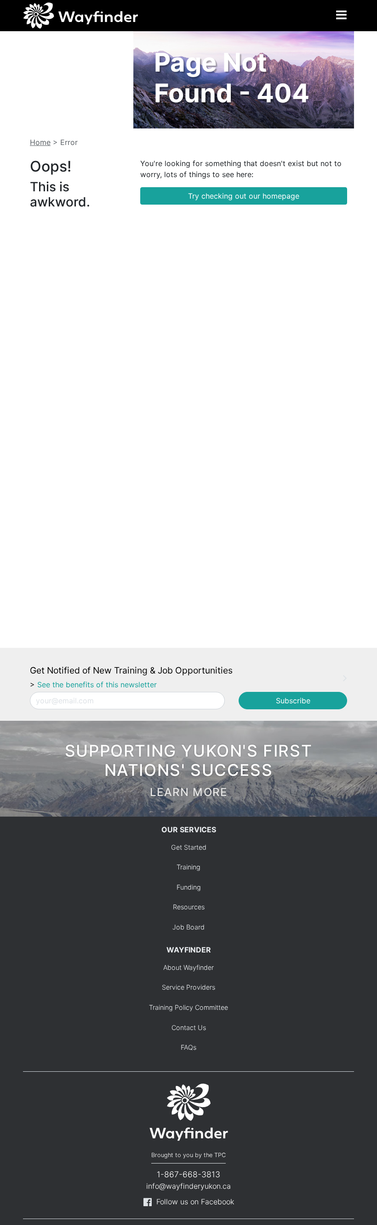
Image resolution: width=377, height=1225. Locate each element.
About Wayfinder (188, 967)
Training (188, 867)
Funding (189, 887)
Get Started (188, 847)
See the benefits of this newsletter (97, 684)
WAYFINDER (188, 949)
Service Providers (188, 987)
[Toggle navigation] (341, 15)
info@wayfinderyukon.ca (188, 1186)
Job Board (188, 927)
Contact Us (188, 1027)
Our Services (188, 829)
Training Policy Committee (188, 1007)
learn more (189, 792)
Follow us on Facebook (195, 1201)
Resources (189, 907)
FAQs (188, 1047)
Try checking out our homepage (243, 195)
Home (40, 142)
